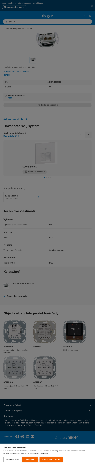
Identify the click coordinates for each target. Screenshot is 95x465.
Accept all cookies (51, 459)
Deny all (30, 459)
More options (12, 459)
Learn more (44, 453)
